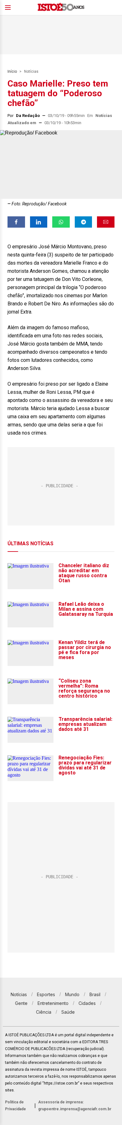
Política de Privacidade (15, 1105)
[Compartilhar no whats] (61, 222)
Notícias (31, 71)
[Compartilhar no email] (105, 222)
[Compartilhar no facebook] (16, 222)
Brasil (94, 994)
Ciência (43, 1012)
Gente (21, 1003)
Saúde (68, 1012)
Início (12, 71)
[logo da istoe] (61, 7)
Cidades (87, 1003)
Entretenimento (53, 1003)
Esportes (46, 994)
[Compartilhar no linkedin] (39, 222)
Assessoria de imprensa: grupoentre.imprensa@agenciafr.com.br (74, 1105)
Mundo (72, 994)
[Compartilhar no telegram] (83, 222)
